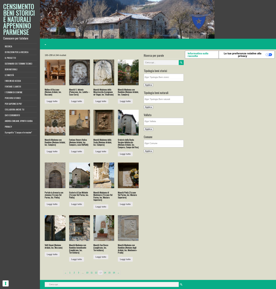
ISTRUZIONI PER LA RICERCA (16, 52)
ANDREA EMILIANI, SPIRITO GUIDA (19, 121)
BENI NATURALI (11, 69)
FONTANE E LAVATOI (13, 86)
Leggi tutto (52, 101)
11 (92, 272)
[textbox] (164, 77)
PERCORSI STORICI (13, 98)
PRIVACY (8, 126)
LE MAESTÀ (9, 75)
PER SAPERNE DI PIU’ (13, 103)
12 (96, 272)
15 (109, 272)
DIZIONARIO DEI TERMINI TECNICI (18, 63)
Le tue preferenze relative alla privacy (242, 55)
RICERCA (8, 46)
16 (114, 272)
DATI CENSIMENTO (12, 115)
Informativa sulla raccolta (198, 55)
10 (87, 272)
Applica (148, 85)
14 (105, 272)
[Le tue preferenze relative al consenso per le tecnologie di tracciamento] (6, 283)
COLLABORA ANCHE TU (14, 109)
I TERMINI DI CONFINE (13, 92)
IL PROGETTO (10, 57)
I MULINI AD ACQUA (13, 80)
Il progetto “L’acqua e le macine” (18, 132)
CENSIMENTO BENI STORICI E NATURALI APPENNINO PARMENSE (19, 19)
